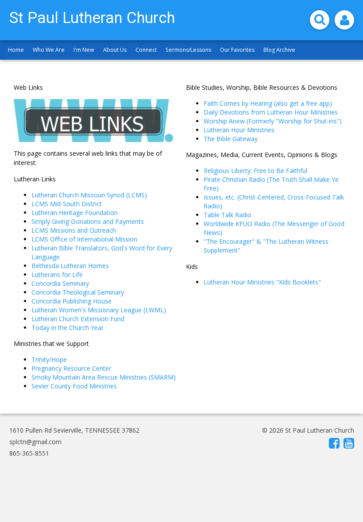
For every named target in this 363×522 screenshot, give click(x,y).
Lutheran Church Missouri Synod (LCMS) (89, 195)
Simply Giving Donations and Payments (87, 221)
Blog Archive (279, 50)
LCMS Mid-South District (66, 204)
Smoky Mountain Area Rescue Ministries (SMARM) (103, 377)
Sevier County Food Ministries (74, 386)
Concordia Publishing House (71, 301)
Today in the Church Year (67, 327)
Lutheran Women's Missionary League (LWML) (98, 310)
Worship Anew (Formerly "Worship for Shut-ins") (273, 121)
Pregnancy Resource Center (72, 368)
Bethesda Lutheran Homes (70, 265)
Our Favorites (237, 50)
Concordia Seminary (60, 283)
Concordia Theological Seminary (77, 292)
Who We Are (49, 50)
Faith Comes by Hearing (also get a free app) (268, 103)
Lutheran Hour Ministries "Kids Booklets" (262, 282)
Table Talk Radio (227, 215)
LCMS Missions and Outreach (73, 230)
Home (16, 50)
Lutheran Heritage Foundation (74, 212)
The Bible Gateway (231, 138)
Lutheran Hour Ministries (239, 130)
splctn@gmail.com (35, 442)
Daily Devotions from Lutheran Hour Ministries (271, 112)
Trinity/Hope (49, 359)
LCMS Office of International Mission (84, 239)
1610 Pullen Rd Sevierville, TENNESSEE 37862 (74, 430)
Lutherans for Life (57, 274)
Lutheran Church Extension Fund (77, 319)
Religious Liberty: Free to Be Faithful (255, 170)
